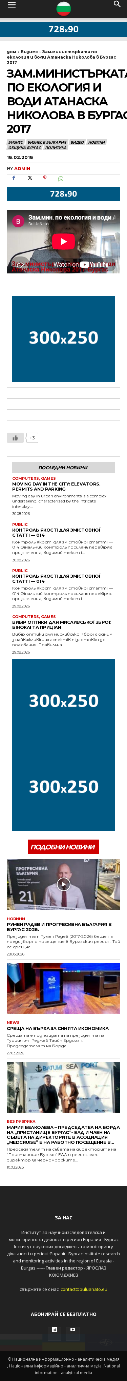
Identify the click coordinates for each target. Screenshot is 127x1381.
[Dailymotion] (54, 1334)
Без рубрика (21, 1121)
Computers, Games (34, 478)
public (19, 524)
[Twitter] (29, 182)
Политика (55, 147)
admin (22, 168)
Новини (96, 142)
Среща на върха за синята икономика (57, 1028)
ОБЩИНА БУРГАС (24, 147)
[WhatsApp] (60, 182)
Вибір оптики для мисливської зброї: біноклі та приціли (61, 624)
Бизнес (29, 51)
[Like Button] (15, 438)
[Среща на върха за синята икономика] (63, 988)
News (13, 1023)
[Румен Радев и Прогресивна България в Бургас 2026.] (63, 884)
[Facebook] (13, 182)
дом (11, 51)
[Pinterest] (44, 182)
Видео (76, 142)
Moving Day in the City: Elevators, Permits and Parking (56, 486)
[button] (11, 9)
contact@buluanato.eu (84, 1289)
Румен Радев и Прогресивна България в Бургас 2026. (59, 927)
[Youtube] (73, 1334)
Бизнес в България (46, 142)
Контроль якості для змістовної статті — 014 (56, 532)
